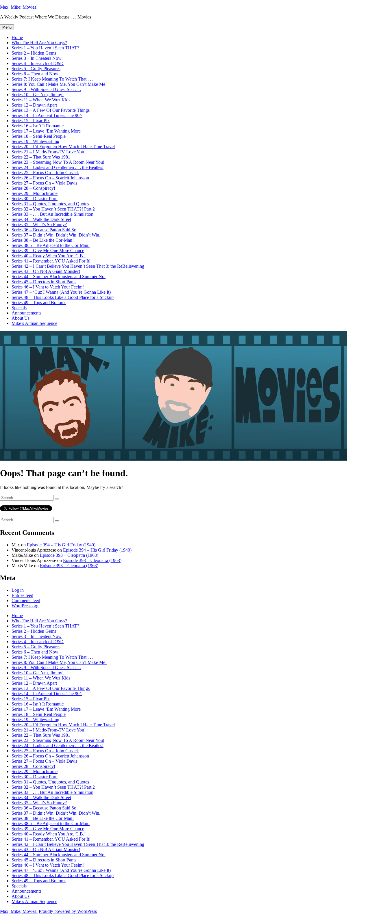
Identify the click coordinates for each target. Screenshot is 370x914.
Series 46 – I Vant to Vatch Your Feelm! (48, 286)
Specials (19, 307)
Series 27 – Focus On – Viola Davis (44, 182)
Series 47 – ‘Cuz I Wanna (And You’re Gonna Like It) (61, 292)
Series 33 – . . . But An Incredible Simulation (52, 214)
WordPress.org (25, 605)
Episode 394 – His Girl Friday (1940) (61, 544)
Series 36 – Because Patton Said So (44, 229)
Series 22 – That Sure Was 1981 (41, 156)
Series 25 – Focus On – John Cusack (45, 172)
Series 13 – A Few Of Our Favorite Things (51, 110)
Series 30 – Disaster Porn (35, 198)
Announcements (26, 312)
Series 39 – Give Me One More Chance (48, 250)
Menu (7, 27)
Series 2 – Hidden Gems (34, 53)
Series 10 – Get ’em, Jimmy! (38, 94)
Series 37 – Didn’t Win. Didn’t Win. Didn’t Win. (56, 234)
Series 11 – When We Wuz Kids (41, 99)
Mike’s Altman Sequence (34, 323)
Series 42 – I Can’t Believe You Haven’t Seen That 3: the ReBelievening (78, 266)
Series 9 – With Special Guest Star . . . (46, 89)
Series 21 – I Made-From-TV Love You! (49, 151)
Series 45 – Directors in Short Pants (44, 281)
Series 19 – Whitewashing (35, 141)
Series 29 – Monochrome (35, 193)
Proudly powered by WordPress (68, 911)
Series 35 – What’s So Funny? (39, 224)
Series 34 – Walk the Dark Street (41, 219)
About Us (20, 318)
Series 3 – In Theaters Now (37, 58)
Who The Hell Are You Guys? (39, 42)
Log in (18, 590)
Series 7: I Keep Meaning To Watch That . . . (52, 79)
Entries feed (22, 595)
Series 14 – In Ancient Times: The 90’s (47, 115)
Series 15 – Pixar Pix (31, 120)
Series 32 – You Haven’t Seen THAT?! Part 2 (53, 208)
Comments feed (26, 600)
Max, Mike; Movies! (19, 7)
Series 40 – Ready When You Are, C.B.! (49, 255)
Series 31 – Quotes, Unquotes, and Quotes (50, 203)
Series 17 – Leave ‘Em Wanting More (46, 131)
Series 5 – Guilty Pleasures (36, 68)
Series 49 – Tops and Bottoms (39, 302)
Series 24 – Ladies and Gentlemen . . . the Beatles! (57, 167)
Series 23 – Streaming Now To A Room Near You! (58, 162)
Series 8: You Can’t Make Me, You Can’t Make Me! (59, 84)
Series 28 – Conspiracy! (33, 188)
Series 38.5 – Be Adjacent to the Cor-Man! (51, 245)
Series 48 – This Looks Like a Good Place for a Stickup (63, 297)
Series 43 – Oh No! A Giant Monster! (46, 271)
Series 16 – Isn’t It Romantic (38, 125)
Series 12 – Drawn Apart (34, 105)
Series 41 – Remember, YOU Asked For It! (51, 260)
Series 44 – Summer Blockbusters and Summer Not (59, 276)
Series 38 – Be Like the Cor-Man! (43, 240)
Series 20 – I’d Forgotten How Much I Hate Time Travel (63, 146)
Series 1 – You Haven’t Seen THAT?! (46, 47)
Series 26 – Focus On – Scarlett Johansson (50, 177)
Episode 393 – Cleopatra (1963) (69, 555)
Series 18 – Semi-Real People (39, 136)
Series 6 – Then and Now (35, 73)
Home (17, 37)
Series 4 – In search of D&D (38, 63)
